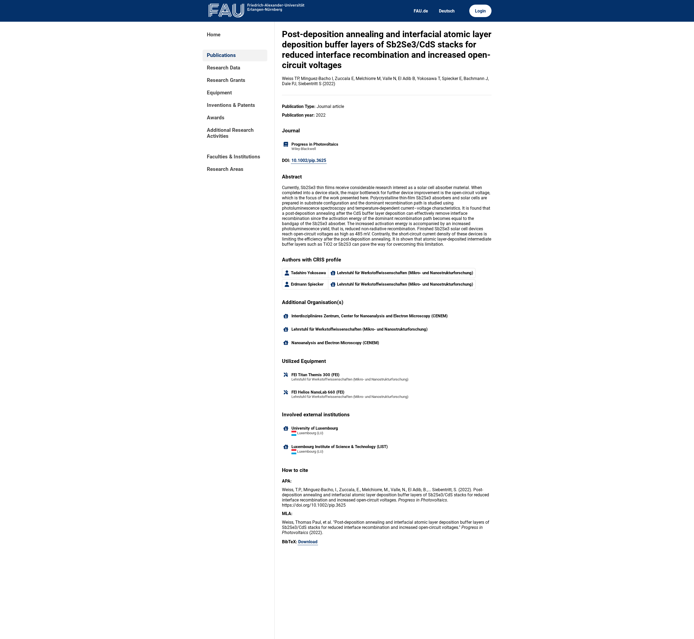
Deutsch (447, 11)
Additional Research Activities (230, 133)
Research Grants (226, 80)
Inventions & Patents (231, 105)
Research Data (223, 68)
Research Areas (225, 169)
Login (480, 11)
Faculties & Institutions (233, 157)
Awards (215, 118)
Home (213, 35)
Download (307, 541)
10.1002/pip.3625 (308, 160)
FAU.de (421, 11)
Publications (221, 55)
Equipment (219, 93)
